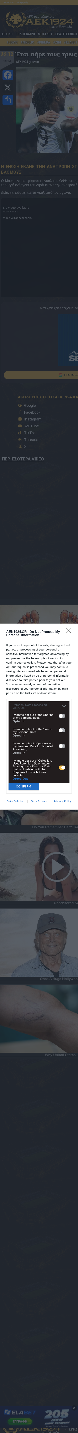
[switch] (62, 716)
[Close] (70, 632)
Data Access (39, 801)
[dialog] (39, 716)
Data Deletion (15, 801)
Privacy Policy (62, 801)
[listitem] (39, 706)
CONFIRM (23, 786)
